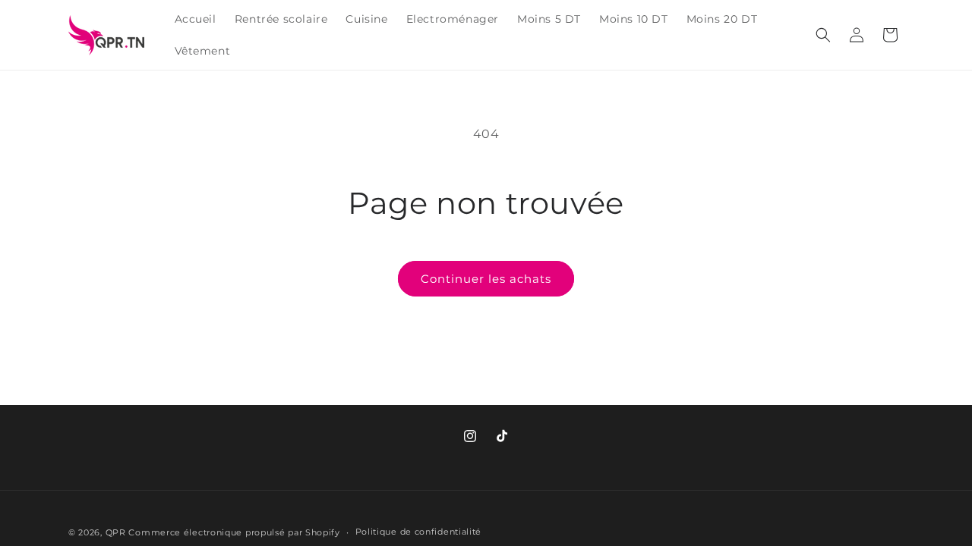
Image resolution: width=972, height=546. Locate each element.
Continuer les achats (486, 278)
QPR (116, 532)
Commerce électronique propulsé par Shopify (233, 532)
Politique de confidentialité (418, 531)
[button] (823, 35)
